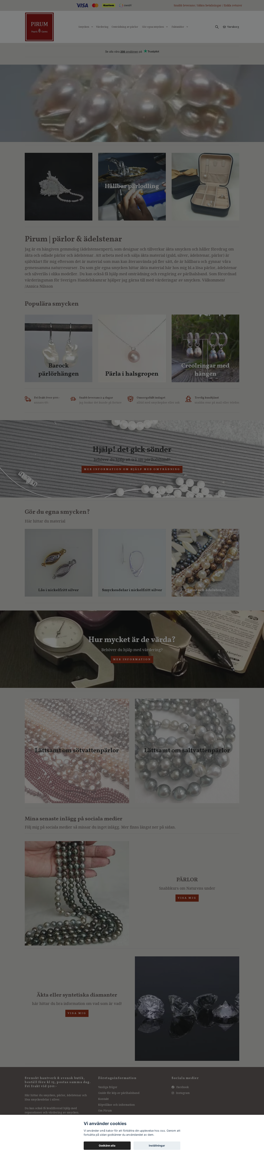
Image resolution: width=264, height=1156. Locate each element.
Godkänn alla (107, 1145)
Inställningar (157, 1145)
